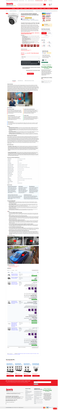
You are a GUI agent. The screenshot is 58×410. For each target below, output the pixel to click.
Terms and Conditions (28, 396)
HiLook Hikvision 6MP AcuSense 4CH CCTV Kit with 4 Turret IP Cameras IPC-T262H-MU (14, 302)
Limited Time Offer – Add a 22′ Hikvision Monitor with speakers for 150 (30, 297)
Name (12, 272)
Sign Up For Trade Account (31, 0)
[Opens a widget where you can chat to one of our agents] (55, 409)
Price (19, 272)
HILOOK (18, 8)
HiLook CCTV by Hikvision (13, 10)
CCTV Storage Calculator (28, 398)
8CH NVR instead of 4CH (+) (31, 302)
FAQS (26, 0)
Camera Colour (35, 282)
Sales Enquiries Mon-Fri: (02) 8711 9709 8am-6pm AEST (12, 0)
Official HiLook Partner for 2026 (29, 80)
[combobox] (31, 4)
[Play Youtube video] (20, 99)
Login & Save (45, 0)
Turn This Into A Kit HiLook (16, 354)
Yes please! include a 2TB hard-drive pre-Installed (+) (31, 317)
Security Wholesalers (9, 407)
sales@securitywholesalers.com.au (45, 82)
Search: (16, 270)
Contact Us (26, 400)
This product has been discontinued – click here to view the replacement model (30, 33)
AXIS (29, 8)
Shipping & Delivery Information (29, 394)
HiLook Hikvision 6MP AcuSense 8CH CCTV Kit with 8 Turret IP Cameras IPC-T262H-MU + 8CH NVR (14, 328)
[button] (30, 62)
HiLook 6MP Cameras (20, 353)
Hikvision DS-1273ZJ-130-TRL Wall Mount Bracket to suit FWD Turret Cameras (14, 275)
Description (14, 80)
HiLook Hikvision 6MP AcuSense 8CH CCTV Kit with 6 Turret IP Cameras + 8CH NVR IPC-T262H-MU (14, 283)
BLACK (35, 279)
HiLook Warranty (20, 80)
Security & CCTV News (21, 0)
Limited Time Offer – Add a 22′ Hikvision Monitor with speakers (30, 318)
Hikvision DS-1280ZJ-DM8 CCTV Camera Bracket (14, 278)
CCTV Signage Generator (28, 399)
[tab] (14, 81)
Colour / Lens (24, 56)
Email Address (36, 380)
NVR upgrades (35, 301)
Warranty (26, 393)
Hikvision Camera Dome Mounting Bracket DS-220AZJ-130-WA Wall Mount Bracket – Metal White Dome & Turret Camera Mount (14, 324)
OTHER (44, 8)
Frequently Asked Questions (29, 395)
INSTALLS (53, 8)
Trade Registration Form (28, 391)
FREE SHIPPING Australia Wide (39, 0)
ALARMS (41, 8)
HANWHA (25, 8)
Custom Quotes (50, 0)
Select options (18, 375)
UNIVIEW (32, 8)
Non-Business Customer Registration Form (28, 392)
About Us (26, 390)
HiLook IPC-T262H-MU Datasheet (25, 50)
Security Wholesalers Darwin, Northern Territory (38, 398)
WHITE (35, 278)
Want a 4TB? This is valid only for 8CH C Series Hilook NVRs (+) (30, 295)
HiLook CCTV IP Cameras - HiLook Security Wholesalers (26, 10)
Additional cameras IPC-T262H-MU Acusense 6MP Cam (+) (30, 303)
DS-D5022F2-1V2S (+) (32, 298)
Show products (10, 270)
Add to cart (31, 73)
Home (6, 10)
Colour (36, 277)
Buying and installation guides (29, 397)
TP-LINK (37, 8)
